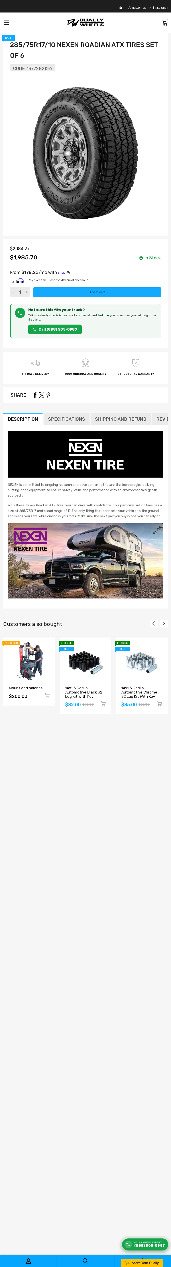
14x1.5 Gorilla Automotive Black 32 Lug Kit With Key (83, 692)
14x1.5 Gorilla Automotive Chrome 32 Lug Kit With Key (139, 692)
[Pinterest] (48, 395)
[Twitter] (41, 395)
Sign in (146, 7)
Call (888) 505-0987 (58, 329)
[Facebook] (35, 395)
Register (161, 7)
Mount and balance (26, 688)
